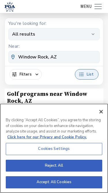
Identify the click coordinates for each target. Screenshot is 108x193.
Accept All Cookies (54, 182)
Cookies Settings (54, 148)
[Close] (101, 111)
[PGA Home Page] (10, 6)
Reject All (54, 165)
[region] (54, 148)
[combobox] (54, 57)
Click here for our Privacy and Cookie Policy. (47, 137)
